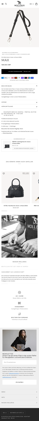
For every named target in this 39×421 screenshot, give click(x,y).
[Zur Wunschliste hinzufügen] (4, 173)
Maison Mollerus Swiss (11, 416)
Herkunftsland (7, 106)
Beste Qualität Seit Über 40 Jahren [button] (14, 266)
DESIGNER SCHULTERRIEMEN (10, 52)
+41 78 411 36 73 (8, 115)
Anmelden (19, 382)
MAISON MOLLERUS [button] (7, 402)
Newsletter (5, 418)
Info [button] (3, 397)
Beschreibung (6, 86)
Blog (13, 418)
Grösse (4, 102)
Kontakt (27, 416)
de (31, 4)
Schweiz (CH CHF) (16, 412)
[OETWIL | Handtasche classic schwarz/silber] (15, 187)
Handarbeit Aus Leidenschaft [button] (12, 272)
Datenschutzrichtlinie (14, 373)
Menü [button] (3, 392)
